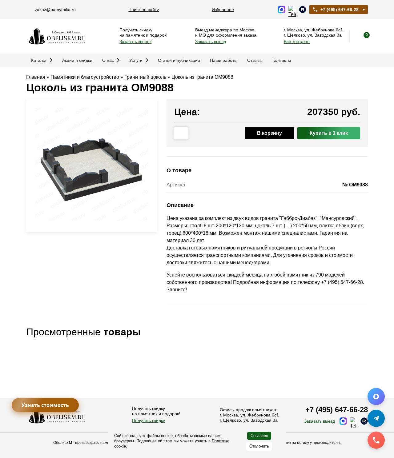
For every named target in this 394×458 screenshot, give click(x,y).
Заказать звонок (135, 41)
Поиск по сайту (143, 9)
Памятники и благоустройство (84, 77)
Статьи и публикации (179, 60)
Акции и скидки (77, 60)
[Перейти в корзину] (362, 36)
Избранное (223, 9)
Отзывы (255, 60)
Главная (35, 77)
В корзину (269, 133)
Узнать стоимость (45, 405)
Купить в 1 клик (329, 133)
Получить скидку (148, 420)
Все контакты (297, 41)
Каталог (39, 60)
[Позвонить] (376, 440)
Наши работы (223, 60)
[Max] (376, 396)
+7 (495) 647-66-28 (339, 9)
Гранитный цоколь (145, 77)
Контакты (281, 60)
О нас (108, 60)
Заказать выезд (210, 41)
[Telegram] (376, 418)
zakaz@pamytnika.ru (55, 9)
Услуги (136, 60)
